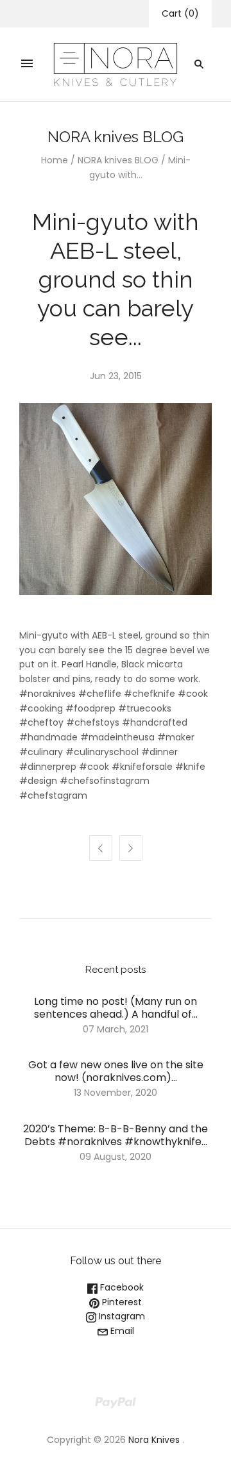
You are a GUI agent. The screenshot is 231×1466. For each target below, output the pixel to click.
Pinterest (120, 1302)
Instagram (120, 1316)
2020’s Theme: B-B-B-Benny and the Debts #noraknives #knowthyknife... (115, 1135)
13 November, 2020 (115, 1092)
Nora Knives (154, 1439)
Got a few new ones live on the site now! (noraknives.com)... (115, 1071)
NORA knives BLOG (118, 160)
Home (54, 160)
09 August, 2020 (115, 1156)
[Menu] (27, 64)
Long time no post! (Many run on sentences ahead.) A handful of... (116, 1008)
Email (121, 1330)
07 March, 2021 (115, 1029)
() (180, 13)
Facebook (121, 1287)
